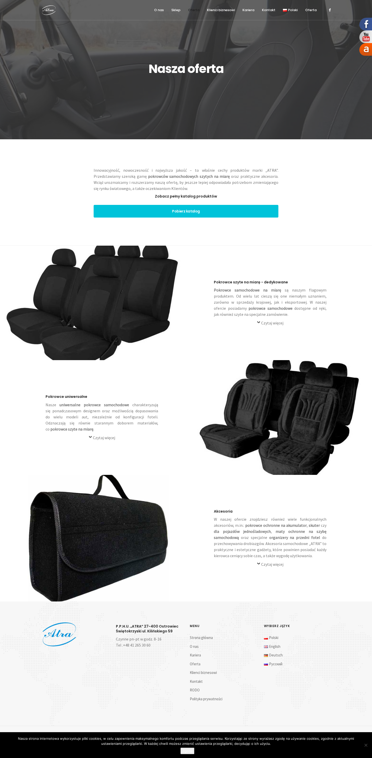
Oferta (193, 10)
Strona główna (201, 637)
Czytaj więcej (272, 322)
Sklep (175, 10)
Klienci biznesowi (221, 10)
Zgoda (187, 751)
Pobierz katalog (186, 211)
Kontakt (268, 10)
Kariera (248, 10)
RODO (195, 690)
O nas (159, 10)
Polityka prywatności (206, 698)
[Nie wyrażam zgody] (365, 745)
